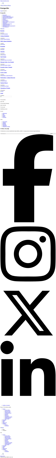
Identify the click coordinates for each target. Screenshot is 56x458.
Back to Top (2, 456)
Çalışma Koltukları (4, 36)
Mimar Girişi (2, 0)
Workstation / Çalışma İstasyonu (9, 25)
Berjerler (5, 15)
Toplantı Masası (6, 24)
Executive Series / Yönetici (6, 67)
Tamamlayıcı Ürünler (7, 23)
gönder (51, 133)
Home (1, 10)
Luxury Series (5, 20)
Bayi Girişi (7, 0)
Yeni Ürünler (6, 26)
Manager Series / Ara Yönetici (8, 21)
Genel (1, 93)
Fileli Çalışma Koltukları (6, 41)
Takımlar (5, 22)
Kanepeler (5, 19)
